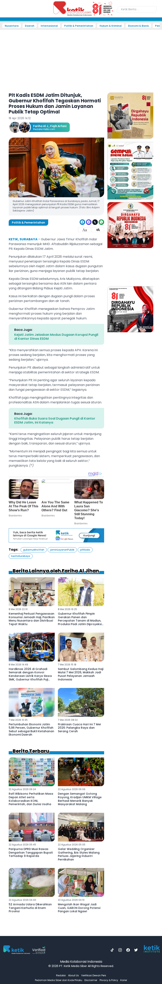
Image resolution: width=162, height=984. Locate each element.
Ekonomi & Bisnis (138, 25)
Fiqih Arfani (58, 126)
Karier (123, 980)
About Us (73, 975)
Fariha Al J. (41, 126)
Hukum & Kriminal (111, 25)
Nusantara (12, 25)
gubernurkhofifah (33, 549)
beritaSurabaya (20, 556)
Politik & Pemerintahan (78, 25)
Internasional (49, 25)
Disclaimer (90, 980)
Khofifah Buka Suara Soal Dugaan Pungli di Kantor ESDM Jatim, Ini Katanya (54, 420)
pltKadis (85, 549)
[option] (130, 115)
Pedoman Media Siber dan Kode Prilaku (58, 980)
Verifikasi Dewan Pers (93, 975)
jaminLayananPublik (62, 549)
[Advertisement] (81, 58)
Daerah (29, 25)
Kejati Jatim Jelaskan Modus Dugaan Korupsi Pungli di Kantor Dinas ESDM (56, 336)
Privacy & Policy (109, 980)
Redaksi (61, 975)
